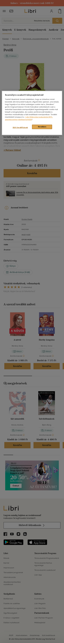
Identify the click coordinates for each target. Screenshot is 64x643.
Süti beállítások (20, 127)
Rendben (42, 127)
